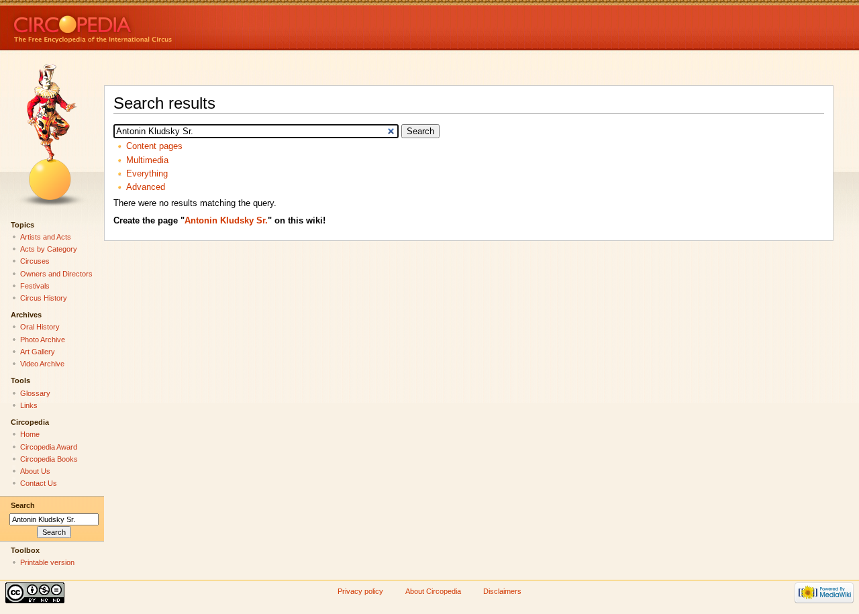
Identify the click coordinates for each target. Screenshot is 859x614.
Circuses (35, 261)
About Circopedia (433, 591)
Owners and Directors (56, 274)
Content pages (154, 146)
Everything (147, 173)
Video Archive (42, 364)
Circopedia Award (48, 447)
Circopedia (138, 25)
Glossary (35, 393)
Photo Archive (42, 340)
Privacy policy (360, 591)
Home (30, 434)
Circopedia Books (49, 459)
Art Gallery (37, 352)
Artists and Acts (45, 237)
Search (23, 505)
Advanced (145, 187)
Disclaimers (502, 591)
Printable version (47, 562)
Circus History (43, 298)
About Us (35, 471)
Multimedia (147, 160)
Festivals (35, 286)
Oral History (40, 327)
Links (29, 405)
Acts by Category (48, 249)
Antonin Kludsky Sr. (226, 220)
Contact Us (38, 483)
